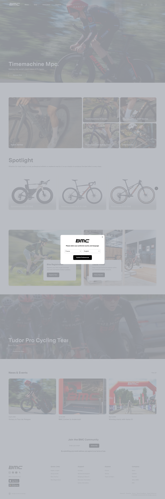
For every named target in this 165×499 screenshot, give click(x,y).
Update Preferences (82, 257)
